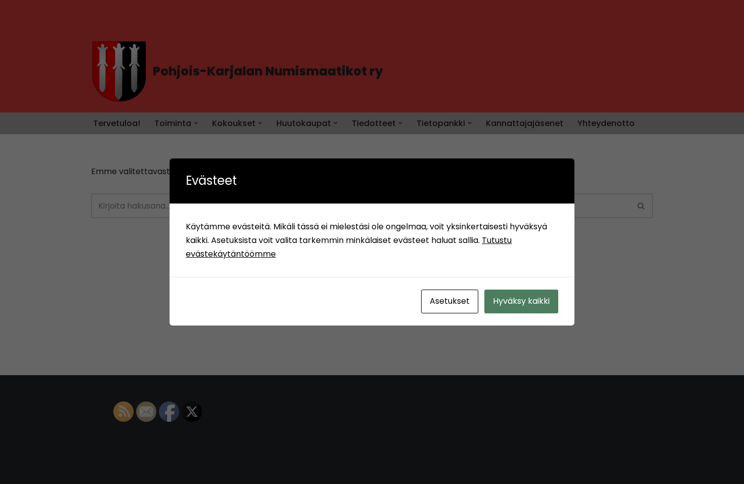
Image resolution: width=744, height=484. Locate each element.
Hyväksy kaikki (521, 301)
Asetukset (450, 301)
